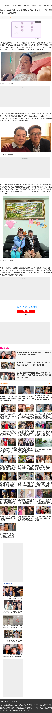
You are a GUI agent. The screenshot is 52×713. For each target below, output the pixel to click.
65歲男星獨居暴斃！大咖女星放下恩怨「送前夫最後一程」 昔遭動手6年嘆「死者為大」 (8, 467)
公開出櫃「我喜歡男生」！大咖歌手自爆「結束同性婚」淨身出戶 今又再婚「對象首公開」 (34, 364)
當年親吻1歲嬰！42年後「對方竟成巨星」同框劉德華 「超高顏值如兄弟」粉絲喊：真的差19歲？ (8, 535)
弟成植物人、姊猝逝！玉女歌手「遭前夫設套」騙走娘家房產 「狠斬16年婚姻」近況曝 (26, 416)
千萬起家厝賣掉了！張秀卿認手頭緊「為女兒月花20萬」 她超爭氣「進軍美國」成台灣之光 (26, 518)
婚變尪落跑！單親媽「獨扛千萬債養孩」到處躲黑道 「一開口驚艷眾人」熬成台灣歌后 (43, 416)
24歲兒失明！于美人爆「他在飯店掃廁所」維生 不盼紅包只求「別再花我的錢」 (8, 398)
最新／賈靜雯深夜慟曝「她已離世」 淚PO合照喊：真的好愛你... (43, 518)
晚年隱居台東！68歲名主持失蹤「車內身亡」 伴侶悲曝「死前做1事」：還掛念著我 (26, 467)
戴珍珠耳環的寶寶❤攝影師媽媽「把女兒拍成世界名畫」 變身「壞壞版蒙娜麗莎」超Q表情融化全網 (8, 501)
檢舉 (11, 17)
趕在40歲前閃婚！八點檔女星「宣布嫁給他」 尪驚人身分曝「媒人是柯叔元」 (8, 433)
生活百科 (13, 5)
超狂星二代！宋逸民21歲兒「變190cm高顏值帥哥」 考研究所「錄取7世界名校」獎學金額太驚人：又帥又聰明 (43, 398)
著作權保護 (14, 701)
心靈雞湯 (33, 5)
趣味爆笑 (20, 5)
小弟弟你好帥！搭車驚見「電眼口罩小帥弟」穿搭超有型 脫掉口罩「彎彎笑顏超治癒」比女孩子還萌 (26, 484)
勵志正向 (46, 5)
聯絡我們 (7, 701)
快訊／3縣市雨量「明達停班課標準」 (43, 450)
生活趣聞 (6, 5)
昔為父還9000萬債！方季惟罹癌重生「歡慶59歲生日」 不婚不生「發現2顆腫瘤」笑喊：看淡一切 (8, 484)
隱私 (2, 701)
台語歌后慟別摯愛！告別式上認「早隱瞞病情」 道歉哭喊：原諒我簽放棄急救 (26, 433)
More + (50, 383)
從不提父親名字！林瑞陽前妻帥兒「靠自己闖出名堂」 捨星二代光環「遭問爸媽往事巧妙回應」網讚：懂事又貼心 (34, 375)
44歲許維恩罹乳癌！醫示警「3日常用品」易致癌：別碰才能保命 (8, 518)
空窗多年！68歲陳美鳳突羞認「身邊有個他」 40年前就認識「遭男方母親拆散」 (8, 450)
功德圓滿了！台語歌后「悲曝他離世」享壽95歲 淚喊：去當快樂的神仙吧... (8, 416)
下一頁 (26, 311)
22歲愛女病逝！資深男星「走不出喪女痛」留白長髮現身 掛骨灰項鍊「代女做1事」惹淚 (43, 467)
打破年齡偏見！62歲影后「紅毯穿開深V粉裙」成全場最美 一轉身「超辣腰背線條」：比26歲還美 (26, 501)
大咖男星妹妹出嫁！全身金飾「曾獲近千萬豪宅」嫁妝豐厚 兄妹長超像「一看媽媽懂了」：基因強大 (43, 484)
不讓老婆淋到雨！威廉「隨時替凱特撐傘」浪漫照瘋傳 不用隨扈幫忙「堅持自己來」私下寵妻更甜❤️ (43, 433)
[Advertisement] (25, 98)
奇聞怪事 (26, 5)
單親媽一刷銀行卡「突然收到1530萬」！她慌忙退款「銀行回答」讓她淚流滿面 (34, 353)
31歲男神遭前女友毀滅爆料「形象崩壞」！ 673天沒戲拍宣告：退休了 (26, 398)
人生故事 (40, 5)
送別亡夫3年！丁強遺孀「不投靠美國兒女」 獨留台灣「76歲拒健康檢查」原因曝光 (43, 501)
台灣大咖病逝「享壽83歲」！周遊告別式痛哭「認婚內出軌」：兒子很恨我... (26, 450)
